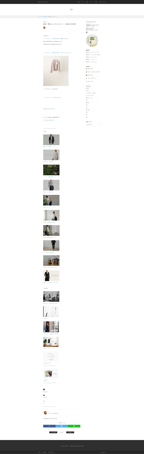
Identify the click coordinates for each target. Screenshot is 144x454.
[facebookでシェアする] (49, 426)
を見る (53, 108)
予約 (86, 100)
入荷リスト (88, 90)
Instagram (45, 391)
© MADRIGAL (103, 452)
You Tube (45, 397)
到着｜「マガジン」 (91, 81)
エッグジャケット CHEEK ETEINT (51, 38)
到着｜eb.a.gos (90, 68)
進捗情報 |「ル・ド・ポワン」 (91, 59)
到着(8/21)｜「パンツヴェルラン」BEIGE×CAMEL (93, 54)
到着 (86, 105)
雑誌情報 (87, 88)
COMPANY (44, 452)
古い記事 (69, 432)
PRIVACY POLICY (51, 452)
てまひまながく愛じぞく (49, 120)
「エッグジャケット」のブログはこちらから (52, 97)
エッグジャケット (54, 418)
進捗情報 (87, 102)
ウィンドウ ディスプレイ (90, 95)
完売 (86, 112)
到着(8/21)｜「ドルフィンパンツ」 (91, 57)
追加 (86, 117)
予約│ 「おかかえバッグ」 (92, 78)
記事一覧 (61, 432)
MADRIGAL (43, 2)
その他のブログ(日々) (47, 108)
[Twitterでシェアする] (62, 426)
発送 (86, 107)
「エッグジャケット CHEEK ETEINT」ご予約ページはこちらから (57, 52)
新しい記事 (54, 432)
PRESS (39, 452)
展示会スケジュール (89, 97)
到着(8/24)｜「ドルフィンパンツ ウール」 (93, 52)
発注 (86, 114)
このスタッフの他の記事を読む (53, 413)
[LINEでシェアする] (74, 426)
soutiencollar (47, 418)
